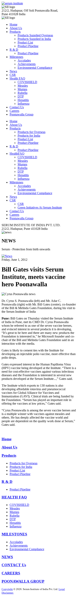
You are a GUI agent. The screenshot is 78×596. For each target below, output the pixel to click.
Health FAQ (17, 78)
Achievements (27, 64)
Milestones (16, 57)
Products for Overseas (31, 132)
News (13, 71)
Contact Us (17, 107)
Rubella (22, 93)
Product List (25, 42)
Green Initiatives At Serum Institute (40, 207)
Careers (14, 110)
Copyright (7, 589)
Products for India (29, 135)
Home (13, 24)
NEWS (7, 557)
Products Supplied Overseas (35, 35)
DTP (21, 96)
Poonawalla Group (21, 114)
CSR (13, 75)
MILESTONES (14, 534)
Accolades (24, 60)
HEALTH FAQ (14, 497)
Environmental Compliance (35, 67)
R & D (14, 49)
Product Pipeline (28, 46)
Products (15, 31)
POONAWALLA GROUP (23, 581)
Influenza (23, 103)
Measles (23, 85)
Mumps (22, 89)
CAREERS (11, 573)
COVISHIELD (27, 82)
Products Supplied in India (34, 39)
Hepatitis (23, 100)
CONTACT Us (14, 565)
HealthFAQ (17, 153)
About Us (16, 28)
